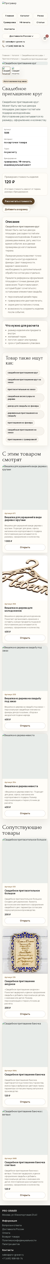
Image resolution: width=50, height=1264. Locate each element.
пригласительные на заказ (21, 389)
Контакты (9, 29)
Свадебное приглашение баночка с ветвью (25, 1164)
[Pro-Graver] (25, 6)
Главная (9, 15)
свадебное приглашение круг (23, 372)
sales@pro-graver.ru (15, 41)
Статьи (40, 22)
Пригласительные (10, 59)
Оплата (6, 1232)
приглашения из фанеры (20, 422)
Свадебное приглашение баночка (25, 1074)
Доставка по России (20, 36)
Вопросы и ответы (12, 1225)
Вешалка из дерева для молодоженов (18, 609)
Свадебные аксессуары (32, 55)
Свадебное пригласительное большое (22, 892)
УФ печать (24, 22)
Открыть (25, 547)
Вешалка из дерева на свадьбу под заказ (23, 700)
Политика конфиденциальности (19, 1240)
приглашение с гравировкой (22, 439)
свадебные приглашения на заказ (22, 431)
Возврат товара (10, 1236)
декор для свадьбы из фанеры (23, 406)
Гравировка (9, 22)
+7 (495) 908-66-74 (15, 46)
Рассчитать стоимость (18, 201)
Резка (40, 15)
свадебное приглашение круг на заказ (24, 381)
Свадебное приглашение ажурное (20, 983)
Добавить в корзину (16, 209)
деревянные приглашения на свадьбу (23, 414)
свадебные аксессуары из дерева (21, 397)
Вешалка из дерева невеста (21, 786)
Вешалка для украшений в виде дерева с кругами (23, 519)
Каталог (24, 15)
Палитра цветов (11, 1244)
